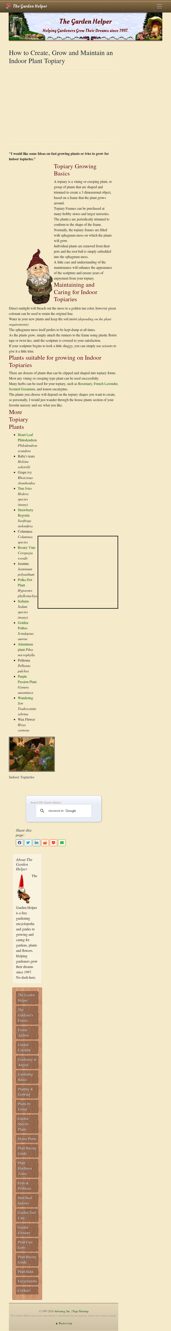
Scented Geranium (22, 389)
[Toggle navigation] (159, 6)
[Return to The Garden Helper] (39, 276)
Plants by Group (24, 1106)
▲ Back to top (63, 1323)
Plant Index (26, 1271)
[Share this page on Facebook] (19, 842)
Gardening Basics (25, 1077)
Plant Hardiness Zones (25, 1168)
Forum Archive (23, 1033)
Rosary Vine (26, 547)
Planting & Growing (25, 1092)
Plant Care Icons (25, 1245)
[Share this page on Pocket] (53, 842)
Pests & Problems (24, 1186)
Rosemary (85, 383)
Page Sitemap (80, 1311)
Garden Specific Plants (23, 1124)
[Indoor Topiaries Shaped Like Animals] (32, 753)
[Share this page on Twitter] (28, 842)
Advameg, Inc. (62, 1311)
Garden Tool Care (27, 1215)
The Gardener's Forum (25, 1015)
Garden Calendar (24, 1047)
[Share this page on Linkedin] (36, 842)
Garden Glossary (24, 1230)
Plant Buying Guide (27, 1151)
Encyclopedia (27, 1281)
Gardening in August (27, 1062)
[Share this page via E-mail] (62, 842)
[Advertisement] (63, 108)
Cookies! (24, 1290)
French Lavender (105, 383)
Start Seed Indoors (25, 1200)
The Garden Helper (29, 6)
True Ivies (25, 488)
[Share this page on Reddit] (45, 842)
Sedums (23, 601)
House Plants (27, 1138)
